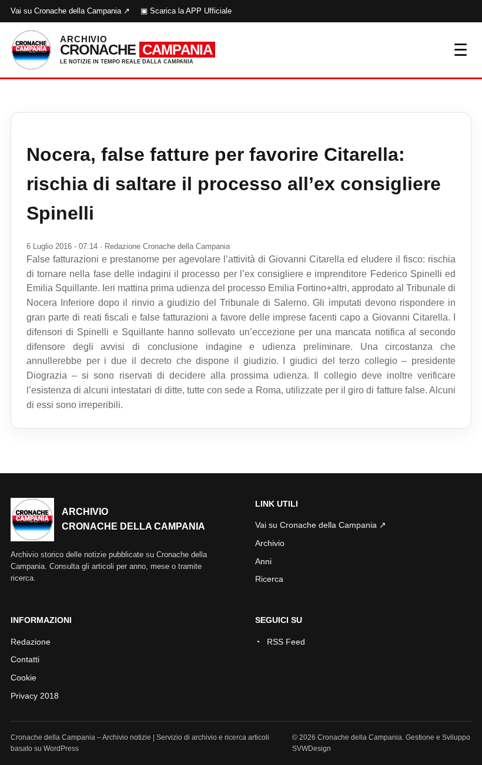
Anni (263, 561)
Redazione (31, 641)
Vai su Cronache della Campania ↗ (70, 10)
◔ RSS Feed (280, 641)
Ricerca (269, 579)
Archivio (269, 543)
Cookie (23, 677)
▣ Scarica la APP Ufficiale (186, 10)
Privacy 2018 (35, 695)
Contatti (25, 659)
